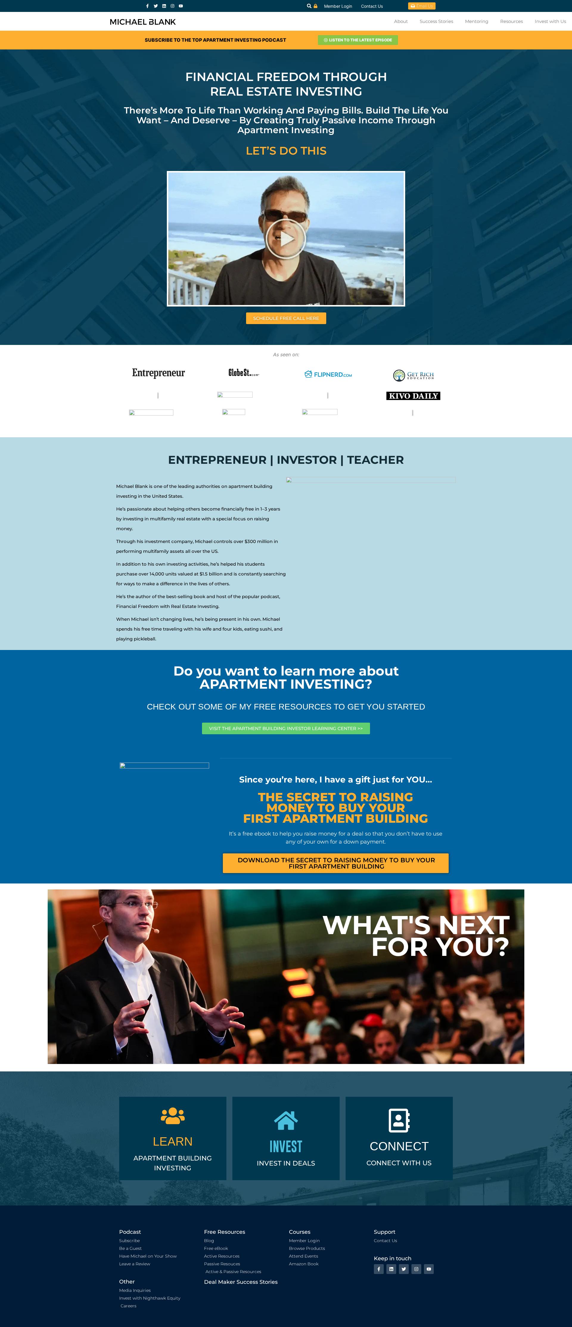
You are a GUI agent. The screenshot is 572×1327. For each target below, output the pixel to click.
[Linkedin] (164, 6)
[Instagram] (172, 6)
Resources (511, 21)
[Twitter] (156, 6)
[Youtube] (181, 6)
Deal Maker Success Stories (241, 1282)
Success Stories (436, 21)
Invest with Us (550, 21)
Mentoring (476, 21)
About (401, 21)
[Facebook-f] (147, 6)
